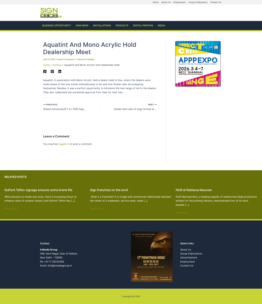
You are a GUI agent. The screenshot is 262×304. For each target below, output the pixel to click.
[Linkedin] (60, 71)
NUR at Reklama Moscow (194, 190)
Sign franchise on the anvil (109, 190)
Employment (187, 261)
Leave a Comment (65, 59)
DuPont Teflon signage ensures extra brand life (38, 190)
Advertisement (188, 257)
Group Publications (191, 253)
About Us (185, 249)
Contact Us (186, 265)
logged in (63, 143)
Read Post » (11, 208)
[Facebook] (45, 71)
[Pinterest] (52, 71)
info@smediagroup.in (60, 265)
